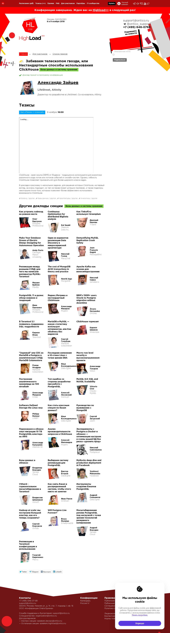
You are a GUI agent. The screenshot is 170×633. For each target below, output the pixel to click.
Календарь (85, 601)
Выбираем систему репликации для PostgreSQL (58, 462)
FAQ (57, 3)
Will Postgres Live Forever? (57, 511)
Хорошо (139, 623)
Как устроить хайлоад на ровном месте (31, 213)
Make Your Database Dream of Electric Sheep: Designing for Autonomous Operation (31, 241)
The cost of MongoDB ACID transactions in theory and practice (59, 269)
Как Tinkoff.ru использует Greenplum (88, 213)
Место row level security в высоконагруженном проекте (87, 356)
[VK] (141, 4)
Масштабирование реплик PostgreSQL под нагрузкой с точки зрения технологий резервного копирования (88, 516)
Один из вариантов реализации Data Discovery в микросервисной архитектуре (58, 243)
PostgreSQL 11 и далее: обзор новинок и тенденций (31, 298)
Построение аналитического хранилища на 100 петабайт (29, 383)
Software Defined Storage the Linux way (31, 407)
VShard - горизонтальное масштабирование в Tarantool (30, 488)
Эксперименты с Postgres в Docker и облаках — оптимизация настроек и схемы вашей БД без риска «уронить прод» (88, 435)
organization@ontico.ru (46, 616)
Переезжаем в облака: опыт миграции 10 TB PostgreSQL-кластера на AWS (31, 433)
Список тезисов (60, 54)
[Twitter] (148, 3)
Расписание (24, 3)
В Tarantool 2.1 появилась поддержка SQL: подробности (31, 324)
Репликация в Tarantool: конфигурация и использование (28, 545)
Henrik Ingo (66, 279)
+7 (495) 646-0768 (136, 27)
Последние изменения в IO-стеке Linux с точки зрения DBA (60, 355)
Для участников (68, 3)
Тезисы (38, 3)
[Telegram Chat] (134, 3)
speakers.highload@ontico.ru (53, 623)
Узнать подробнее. (140, 615)
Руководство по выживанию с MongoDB (85, 408)
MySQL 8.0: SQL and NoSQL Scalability (87, 380)
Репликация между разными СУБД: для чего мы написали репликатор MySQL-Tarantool (30, 272)
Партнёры (80, 3)
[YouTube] (145, 3)
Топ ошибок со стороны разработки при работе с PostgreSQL (59, 383)
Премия (50, 3)
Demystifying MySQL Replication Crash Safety (87, 240)
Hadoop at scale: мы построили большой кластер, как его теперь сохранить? (30, 514)
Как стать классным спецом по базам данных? (58, 408)
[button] (23, 571)
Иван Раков (66, 499)
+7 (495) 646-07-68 (28, 601)
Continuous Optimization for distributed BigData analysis (58, 215)
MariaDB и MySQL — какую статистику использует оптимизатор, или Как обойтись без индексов (59, 328)
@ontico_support (139, 24)
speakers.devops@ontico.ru (49, 621)
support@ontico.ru (136, 20)
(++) (44, 3)
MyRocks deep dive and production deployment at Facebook (88, 462)
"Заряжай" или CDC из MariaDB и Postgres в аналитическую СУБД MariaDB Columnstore (31, 356)
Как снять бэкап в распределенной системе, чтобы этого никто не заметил (59, 488)
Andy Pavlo (37, 250)
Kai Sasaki (65, 225)
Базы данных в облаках (27, 461)
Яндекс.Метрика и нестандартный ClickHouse (57, 298)
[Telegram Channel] (137, 3)
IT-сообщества (93, 3)
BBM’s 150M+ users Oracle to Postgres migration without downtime (86, 299)
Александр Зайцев (58, 83)
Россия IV (84, 603)
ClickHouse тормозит (87, 322)
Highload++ (101, 10)
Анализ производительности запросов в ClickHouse (60, 431)
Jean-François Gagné (94, 250)
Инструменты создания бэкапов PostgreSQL (86, 486)
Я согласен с (127, 55)
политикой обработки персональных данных (127, 55)
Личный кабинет (124, 3)
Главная (23, 54)
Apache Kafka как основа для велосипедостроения (87, 269)
